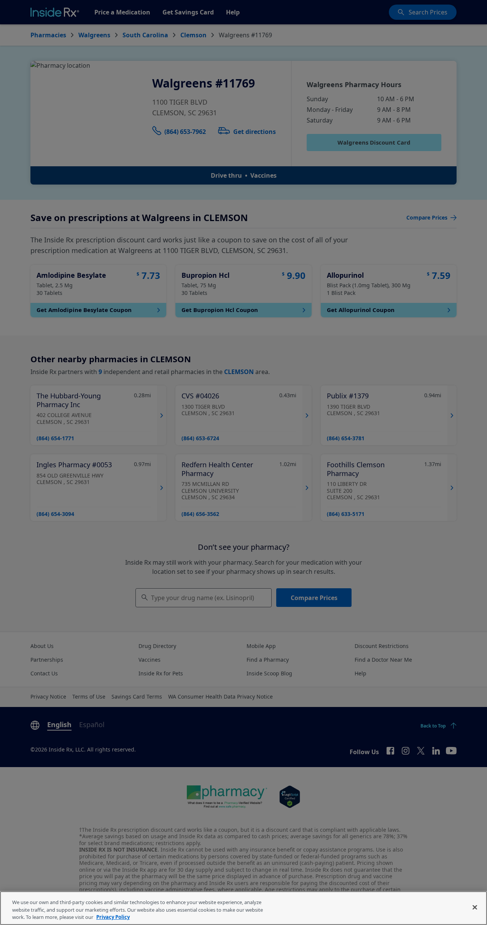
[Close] (474, 907)
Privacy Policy (113, 917)
